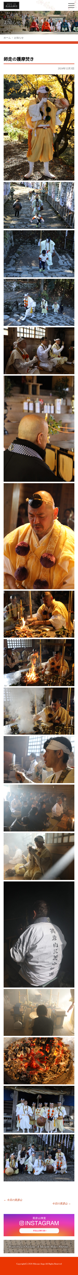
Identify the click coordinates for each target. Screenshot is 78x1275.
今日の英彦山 (13, 1200)
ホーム (7, 37)
